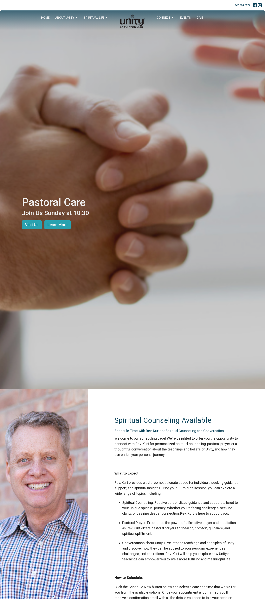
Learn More (58, 224)
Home (45, 17)
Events (185, 17)
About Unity (64, 17)
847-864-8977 (242, 5)
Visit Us (32, 224)
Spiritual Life (94, 17)
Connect (163, 17)
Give (200, 17)
